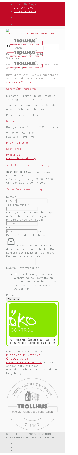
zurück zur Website (19, 81)
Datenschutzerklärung (21, 158)
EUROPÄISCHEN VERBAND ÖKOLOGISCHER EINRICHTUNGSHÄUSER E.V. (24, 359)
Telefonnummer (17, 204)
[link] (45, 47)
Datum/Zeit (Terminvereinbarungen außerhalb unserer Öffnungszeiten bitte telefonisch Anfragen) (30, 216)
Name (11, 196)
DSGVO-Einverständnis (22, 267)
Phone (10, 294)
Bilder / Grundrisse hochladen (27, 235)
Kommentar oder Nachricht (25, 256)
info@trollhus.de (25, 11)
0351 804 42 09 (24, 7)
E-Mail (11, 200)
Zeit (40, 231)
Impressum (13, 154)
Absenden (13, 299)
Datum (10, 227)
